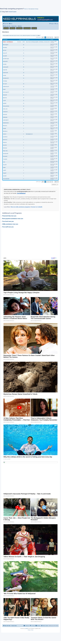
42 (23, 44)
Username (5, 39)
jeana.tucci (5, 139)
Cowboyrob (5, 111)
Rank (20, 39)
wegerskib (5, 69)
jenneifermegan (6, 58)
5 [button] (52, 37)
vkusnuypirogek (6, 178)
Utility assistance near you (10, 224)
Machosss (5, 125)
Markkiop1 (5, 147)
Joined (51, 39)
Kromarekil (5, 156)
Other (39, 35)
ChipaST (4, 173)
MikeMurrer (5, 131)
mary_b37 (5, 53)
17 (23, 58)
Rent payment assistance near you (12, 218)
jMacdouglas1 (5, 44)
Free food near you (8, 221)
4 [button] (50, 37)
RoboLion (5, 142)
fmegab (4, 128)
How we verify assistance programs (20, 207)
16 (23, 83)
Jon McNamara (21, 193)
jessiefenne (5, 136)
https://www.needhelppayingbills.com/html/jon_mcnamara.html (38, 41)
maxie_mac (5, 108)
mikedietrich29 (6, 78)
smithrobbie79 (5, 120)
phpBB (26, 628)
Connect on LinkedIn (36, 207)
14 (23, 47)
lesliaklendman (6, 122)
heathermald (5, 72)
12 (23, 103)
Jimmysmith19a (6, 106)
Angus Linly (5, 150)
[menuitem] (10, 24)
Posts (23, 39)
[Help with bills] (30, 18)
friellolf (4, 167)
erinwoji (4, 75)
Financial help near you (9, 216)
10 (23, 72)
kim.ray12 (5, 83)
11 (23, 53)
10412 (23, 41)
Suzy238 (4, 164)
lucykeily (4, 64)
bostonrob (5, 114)
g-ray (4, 161)
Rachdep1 (5, 47)
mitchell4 (4, 175)
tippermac (5, 97)
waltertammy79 (6, 86)
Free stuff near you (8, 227)
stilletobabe (5, 117)
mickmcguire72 (6, 92)
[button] (42, 37)
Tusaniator (5, 159)
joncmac (4, 50)
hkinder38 (5, 94)
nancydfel (5, 55)
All (10, 35)
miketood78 (5, 61)
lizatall (4, 89)
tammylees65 (5, 153)
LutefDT (4, 170)
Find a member (6, 35)
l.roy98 (4, 100)
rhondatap (5, 80)
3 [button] (48, 37)
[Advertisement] (29, 4)
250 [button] (55, 37)
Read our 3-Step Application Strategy (31, 8)
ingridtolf (4, 103)
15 (23, 97)
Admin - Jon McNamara (8, 41)
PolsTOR (5, 145)
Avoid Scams (12, 11)
